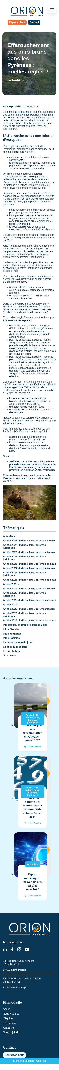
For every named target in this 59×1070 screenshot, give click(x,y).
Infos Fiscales (11, 629)
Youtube (27, 949)
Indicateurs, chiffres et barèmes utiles (25, 625)
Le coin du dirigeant (15, 646)
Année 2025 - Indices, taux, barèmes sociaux (29, 600)
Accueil (7, 1009)
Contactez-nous (14, 1055)
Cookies (41, 1060)
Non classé (9, 655)
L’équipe (8, 1018)
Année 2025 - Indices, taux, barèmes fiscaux (29, 588)
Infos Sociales (11, 638)
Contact (34, 22)
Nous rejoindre (11, 1032)
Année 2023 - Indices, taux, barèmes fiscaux (29, 552)
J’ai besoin (9, 1023)
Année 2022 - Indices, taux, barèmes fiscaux (29, 540)
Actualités (9, 536)
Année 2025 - (11, 584)
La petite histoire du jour (17, 642)
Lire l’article (34, 746)
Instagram (19, 949)
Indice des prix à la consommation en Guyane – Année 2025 (32, 732)
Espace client (17, 22)
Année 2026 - (11, 604)
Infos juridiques (12, 633)
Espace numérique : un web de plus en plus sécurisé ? (33, 882)
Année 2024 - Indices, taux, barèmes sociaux (29, 579)
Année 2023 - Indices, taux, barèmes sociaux (29, 563)
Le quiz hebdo (11, 651)
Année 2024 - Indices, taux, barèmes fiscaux (29, 568)
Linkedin (5, 949)
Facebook (12, 949)
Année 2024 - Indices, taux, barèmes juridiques (32, 791)
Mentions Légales (23, 1060)
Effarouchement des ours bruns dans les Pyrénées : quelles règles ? (27, 476)
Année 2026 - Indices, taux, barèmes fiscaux (29, 609)
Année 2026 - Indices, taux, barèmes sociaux (29, 620)
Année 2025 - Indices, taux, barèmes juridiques (32, 719)
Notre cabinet (11, 1013)
